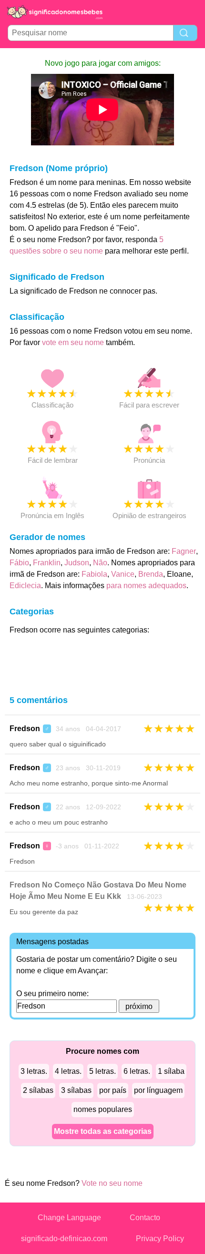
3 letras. (33, 1071)
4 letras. (68, 1071)
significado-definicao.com (64, 1238)
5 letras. (102, 1071)
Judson (76, 563)
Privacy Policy (160, 1238)
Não (100, 563)
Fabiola (94, 574)
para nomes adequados (146, 585)
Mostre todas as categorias (103, 1131)
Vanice (122, 574)
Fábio (19, 563)
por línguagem (158, 1090)
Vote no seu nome (112, 1183)
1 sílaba (171, 1071)
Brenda (150, 574)
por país (112, 1090)
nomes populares (102, 1109)
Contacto (145, 1217)
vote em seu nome (73, 342)
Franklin (47, 563)
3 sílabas (76, 1090)
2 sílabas (38, 1090)
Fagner (184, 551)
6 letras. (136, 1071)
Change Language (69, 1217)
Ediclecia (25, 585)
